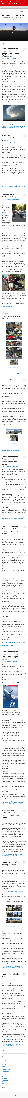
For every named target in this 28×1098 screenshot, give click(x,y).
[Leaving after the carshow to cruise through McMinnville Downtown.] (14, 362)
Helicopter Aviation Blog (13, 15)
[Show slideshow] (14, 367)
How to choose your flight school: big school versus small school (10, 460)
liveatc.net (21, 631)
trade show (7, 855)
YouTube (4, 1083)
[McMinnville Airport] (18, 431)
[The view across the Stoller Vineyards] (18, 920)
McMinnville (4, 967)
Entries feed (5, 1068)
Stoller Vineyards (11, 938)
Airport (13, 644)
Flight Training (5, 1080)
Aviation (16, 39)
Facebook (4, 1078)
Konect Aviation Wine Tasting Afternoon (10, 863)
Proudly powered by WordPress (14, 1095)
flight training (15, 126)
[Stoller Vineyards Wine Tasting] (18, 914)
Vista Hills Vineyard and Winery (16, 891)
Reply (13, 645)
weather (17, 127)
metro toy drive (5, 186)
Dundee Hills (19, 966)
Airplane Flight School (19, 36)
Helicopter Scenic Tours (7, 39)
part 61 (12, 804)
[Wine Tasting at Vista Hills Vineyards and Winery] (18, 908)
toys (19, 186)
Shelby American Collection (8, 306)
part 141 (9, 804)
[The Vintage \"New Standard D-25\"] (10, 431)
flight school (14, 518)
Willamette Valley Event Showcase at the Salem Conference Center (11, 814)
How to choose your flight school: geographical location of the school (10, 52)
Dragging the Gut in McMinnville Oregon (10, 195)
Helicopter (4, 520)
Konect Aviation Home (14, 32)
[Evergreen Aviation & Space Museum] (14, 438)
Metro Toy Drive (20, 162)
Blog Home (4, 32)
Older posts (5, 43)
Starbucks (15, 186)
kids (22, 185)
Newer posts (22, 43)
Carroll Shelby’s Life (6, 313)
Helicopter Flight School (7, 36)
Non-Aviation (9, 185)
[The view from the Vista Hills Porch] (10, 908)
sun (7, 127)
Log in (3, 1066)
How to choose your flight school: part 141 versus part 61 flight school (10, 655)
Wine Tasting (14, 967)
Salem (3, 855)
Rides (7, 450)
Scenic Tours (5, 1082)
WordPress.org (5, 1071)
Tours (14, 1045)
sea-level (4, 127)
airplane (4, 450)
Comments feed (6, 1069)
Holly (17, 199)
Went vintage (7, 379)
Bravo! (21, 854)
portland (11, 186)
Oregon (9, 967)
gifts (17, 185)
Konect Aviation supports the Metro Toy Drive (9, 137)
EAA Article (4, 310)
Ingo (15, 58)
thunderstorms (12, 127)
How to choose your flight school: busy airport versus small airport (10, 530)
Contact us (4, 1077)
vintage (10, 450)
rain (24, 126)
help (19, 185)
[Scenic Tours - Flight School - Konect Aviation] (7, 1056)
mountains (20, 126)
